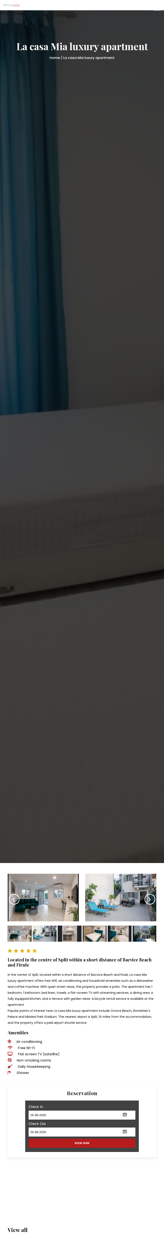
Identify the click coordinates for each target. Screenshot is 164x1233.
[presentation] (14, 899)
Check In (36, 1107)
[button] (124, 1114)
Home (55, 57)
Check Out (37, 1124)
